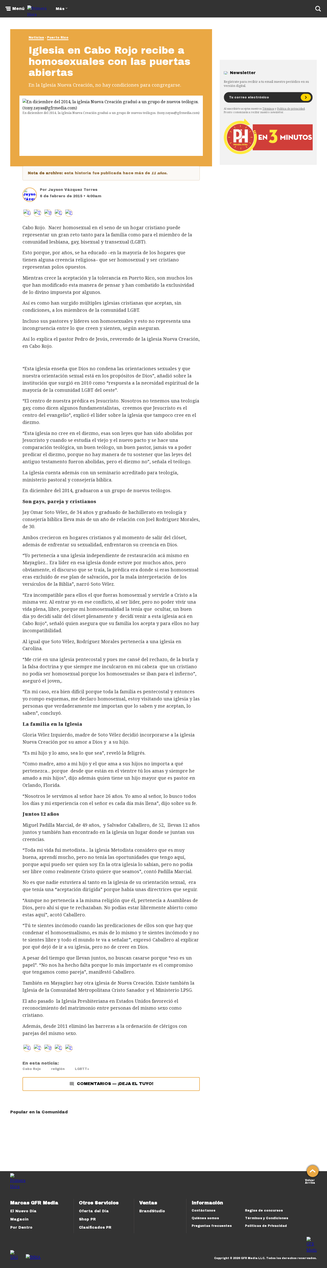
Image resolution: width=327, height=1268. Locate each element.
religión (58, 1069)
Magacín (19, 1219)
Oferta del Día (94, 1211)
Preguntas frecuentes (212, 1226)
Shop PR (87, 1219)
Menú (18, 9)
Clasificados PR (95, 1227)
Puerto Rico (57, 37)
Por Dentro (21, 1227)
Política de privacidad (291, 108)
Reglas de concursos (264, 1210)
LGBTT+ (82, 1069)
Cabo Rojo (31, 1069)
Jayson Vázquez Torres (72, 190)
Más (60, 9)
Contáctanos (203, 1210)
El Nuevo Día (23, 1211)
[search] (318, 8)
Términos (268, 108)
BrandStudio (152, 1211)
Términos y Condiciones (266, 1218)
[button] (37, 213)
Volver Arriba (310, 1181)
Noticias (36, 37)
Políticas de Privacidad (266, 1226)
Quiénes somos (205, 1218)
